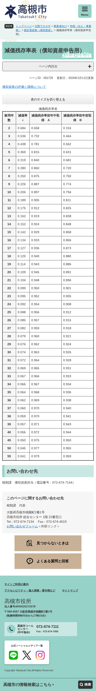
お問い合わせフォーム (22, 526)
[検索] (85, 685)
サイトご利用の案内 (16, 584)
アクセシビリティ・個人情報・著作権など (29, 590)
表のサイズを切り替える (48, 99)
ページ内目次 (48, 66)
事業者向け (60, 26)
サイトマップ (70, 590)
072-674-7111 (47, 627)
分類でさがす (43, 26)
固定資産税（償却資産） (38, 30)
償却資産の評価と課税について (24, 86)
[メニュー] (85, 11)
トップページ (24, 26)
